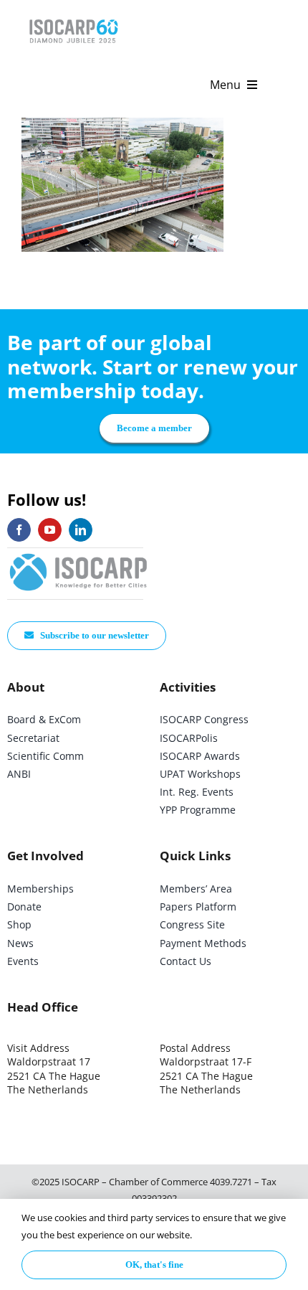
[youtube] (50, 530)
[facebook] (19, 530)
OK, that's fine (154, 1264)
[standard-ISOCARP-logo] (78, 554)
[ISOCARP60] (73, 17)
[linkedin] (80, 530)
